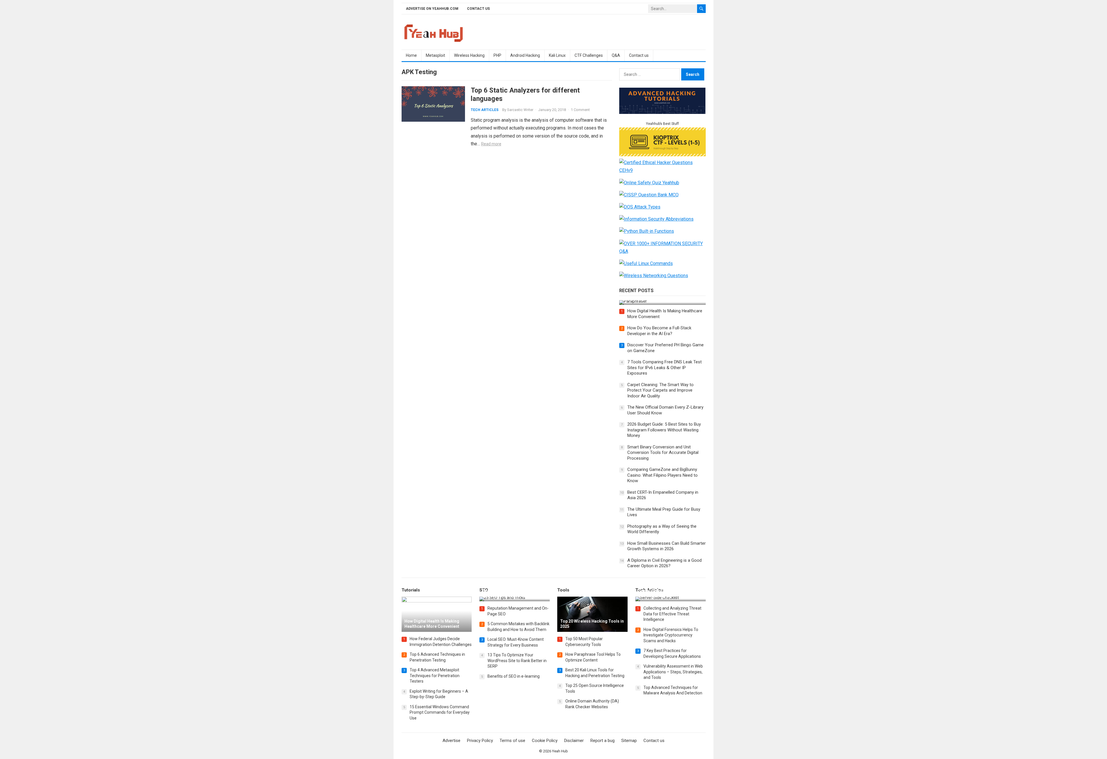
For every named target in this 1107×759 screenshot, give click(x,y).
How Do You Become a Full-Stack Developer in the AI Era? (659, 330)
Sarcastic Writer (520, 110)
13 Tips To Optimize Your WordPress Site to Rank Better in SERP (517, 660)
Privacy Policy (480, 740)
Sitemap (629, 740)
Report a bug (602, 740)
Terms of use (512, 740)
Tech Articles (484, 110)
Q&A (616, 55)
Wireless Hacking (469, 55)
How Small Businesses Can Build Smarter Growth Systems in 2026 (666, 546)
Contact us (478, 9)
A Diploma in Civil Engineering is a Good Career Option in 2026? (664, 563)
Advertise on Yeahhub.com (432, 9)
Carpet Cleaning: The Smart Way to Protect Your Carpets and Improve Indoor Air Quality (660, 390)
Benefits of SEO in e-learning (513, 676)
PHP (497, 55)
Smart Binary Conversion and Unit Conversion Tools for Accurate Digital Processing (663, 452)
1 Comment (580, 110)
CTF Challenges (589, 55)
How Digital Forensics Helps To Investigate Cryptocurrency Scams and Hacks (670, 635)
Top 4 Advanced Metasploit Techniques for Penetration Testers (435, 675)
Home (411, 55)
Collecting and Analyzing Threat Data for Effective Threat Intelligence (672, 614)
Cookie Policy (545, 740)
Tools (563, 590)
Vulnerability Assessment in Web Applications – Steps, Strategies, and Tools (673, 672)
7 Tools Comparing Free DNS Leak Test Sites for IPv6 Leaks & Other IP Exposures (664, 367)
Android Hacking (525, 55)
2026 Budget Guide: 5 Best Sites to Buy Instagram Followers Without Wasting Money (664, 430)
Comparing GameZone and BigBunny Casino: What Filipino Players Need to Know (662, 475)
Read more (491, 144)
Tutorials (411, 590)
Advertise (451, 740)
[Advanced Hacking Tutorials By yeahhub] (662, 112)
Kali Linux (557, 55)
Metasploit (435, 55)
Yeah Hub (560, 751)
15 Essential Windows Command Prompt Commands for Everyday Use (440, 712)
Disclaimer (574, 740)
